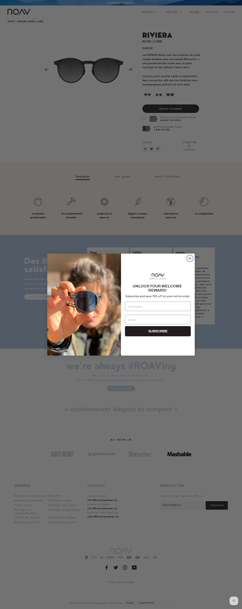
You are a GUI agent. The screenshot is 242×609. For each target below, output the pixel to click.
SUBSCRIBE (158, 331)
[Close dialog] (190, 258)
